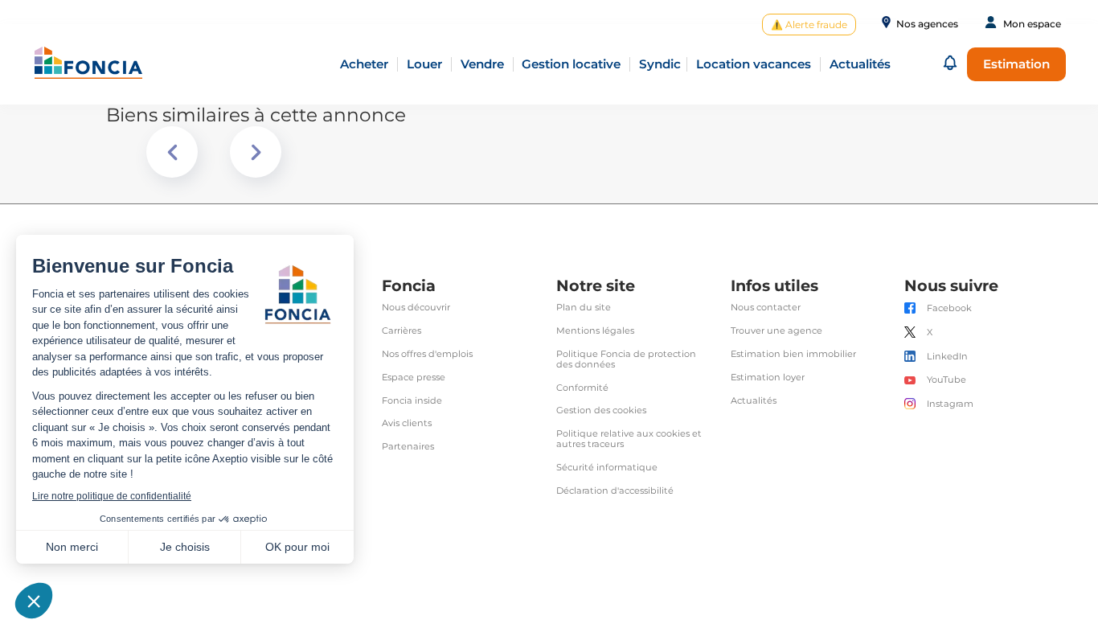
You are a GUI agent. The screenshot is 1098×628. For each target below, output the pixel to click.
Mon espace (1032, 24)
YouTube (946, 380)
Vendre (482, 64)
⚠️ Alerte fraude (809, 24)
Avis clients (407, 423)
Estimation (1016, 64)
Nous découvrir (416, 307)
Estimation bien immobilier (793, 354)
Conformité (582, 388)
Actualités (753, 401)
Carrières (401, 331)
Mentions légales (595, 331)
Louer (424, 64)
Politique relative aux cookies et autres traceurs (629, 439)
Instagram (950, 404)
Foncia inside (412, 401)
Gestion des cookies (601, 410)
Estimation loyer (768, 377)
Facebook (949, 308)
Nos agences (927, 24)
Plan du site (583, 307)
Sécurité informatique (607, 467)
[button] (950, 64)
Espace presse (413, 377)
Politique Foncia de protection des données (626, 359)
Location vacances (753, 64)
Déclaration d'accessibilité (615, 491)
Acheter (364, 64)
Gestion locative (571, 64)
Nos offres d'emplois (427, 354)
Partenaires (408, 446)
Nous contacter (766, 307)
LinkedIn (947, 356)
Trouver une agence (776, 331)
